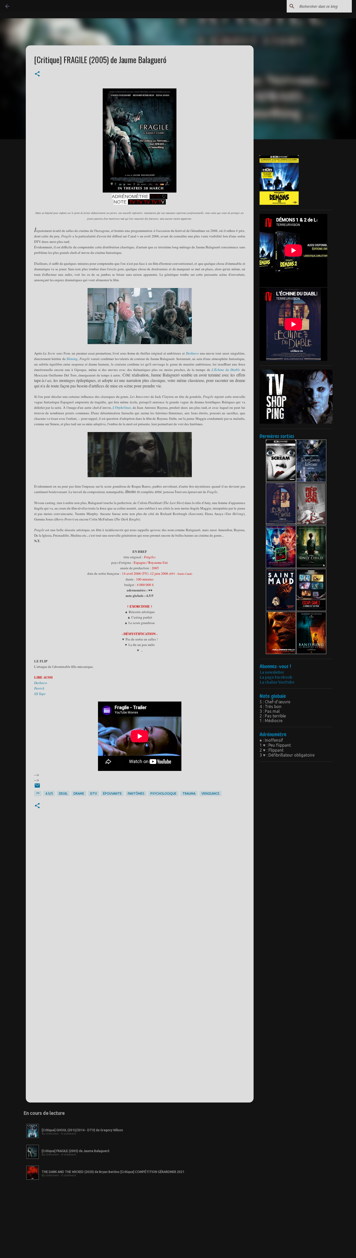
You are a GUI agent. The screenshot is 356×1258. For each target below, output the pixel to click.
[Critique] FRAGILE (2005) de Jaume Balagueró (75, 1151)
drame (78, 793)
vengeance (210, 793)
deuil (63, 793)
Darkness (192, 353)
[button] (37, 74)
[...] (32, 1138)
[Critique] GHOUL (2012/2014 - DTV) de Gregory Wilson (82, 1130)
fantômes (136, 793)
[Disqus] (139, 894)
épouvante (112, 793)
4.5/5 (49, 793)
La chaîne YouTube (277, 682)
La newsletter (272, 672)
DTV (93, 793)
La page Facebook (276, 677)
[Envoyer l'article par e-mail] (37, 787)
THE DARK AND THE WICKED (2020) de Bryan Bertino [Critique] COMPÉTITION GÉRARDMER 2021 (113, 1171)
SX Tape (40, 693)
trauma (188, 793)
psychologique (163, 793)
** (37, 793)
